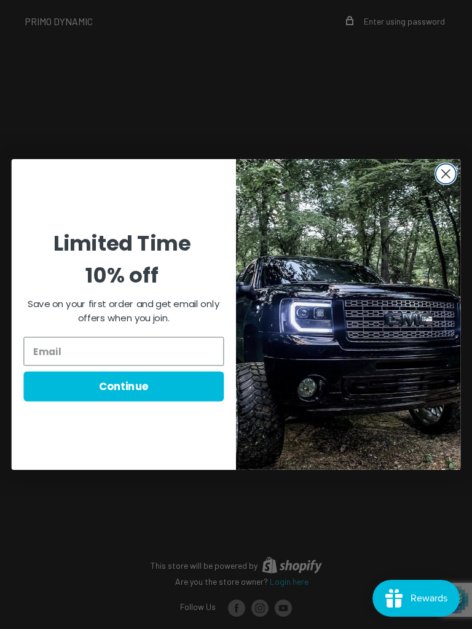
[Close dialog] (446, 174)
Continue (124, 386)
